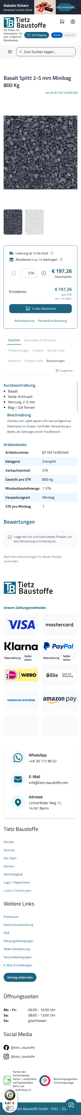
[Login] (72, 21)
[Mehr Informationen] (52, 253)
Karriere (9, 866)
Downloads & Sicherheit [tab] (40, 340)
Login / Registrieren (17, 882)
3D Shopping (39, 35)
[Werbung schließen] (73, 7)
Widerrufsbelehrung (17, 949)
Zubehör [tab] (38, 350)
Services (9, 850)
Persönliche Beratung (52, 321)
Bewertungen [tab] (56, 360)
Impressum (11, 916)
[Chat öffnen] (71, 1105)
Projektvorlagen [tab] (18, 350)
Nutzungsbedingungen (18, 941)
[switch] (10, 1108)
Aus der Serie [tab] (56, 350)
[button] (64, 35)
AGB (6, 933)
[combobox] (47, 51)
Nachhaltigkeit (13, 874)
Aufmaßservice (24, 321)
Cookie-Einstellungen (17, 890)
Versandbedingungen (18, 957)
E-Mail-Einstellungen (18, 965)
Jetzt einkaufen (65, 7)
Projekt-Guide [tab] (34, 360)
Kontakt (9, 842)
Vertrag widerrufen (20, 977)
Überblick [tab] (14, 340)
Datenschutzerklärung (18, 924)
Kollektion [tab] (14, 360)
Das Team (10, 858)
